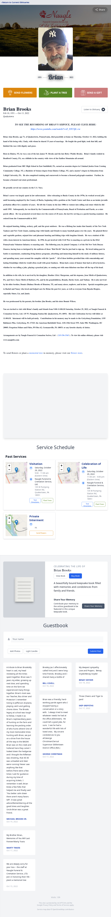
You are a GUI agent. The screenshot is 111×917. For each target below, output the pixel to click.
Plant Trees (47, 500)
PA (36, 527)
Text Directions (35, 501)
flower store (76, 352)
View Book (60, 576)
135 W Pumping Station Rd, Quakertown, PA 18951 (42, 491)
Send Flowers (41, 533)
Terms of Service (63, 905)
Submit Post (95, 651)
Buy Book (75, 576)
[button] (16, 470)
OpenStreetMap (58, 909)
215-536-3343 (63, 335)
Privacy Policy (48, 905)
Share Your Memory (93, 606)
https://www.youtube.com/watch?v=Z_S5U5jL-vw (55, 129)
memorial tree (36, 352)
